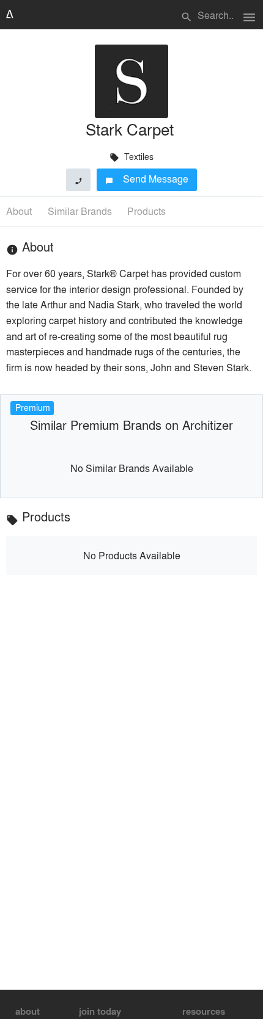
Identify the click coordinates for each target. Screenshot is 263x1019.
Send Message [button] (147, 179)
